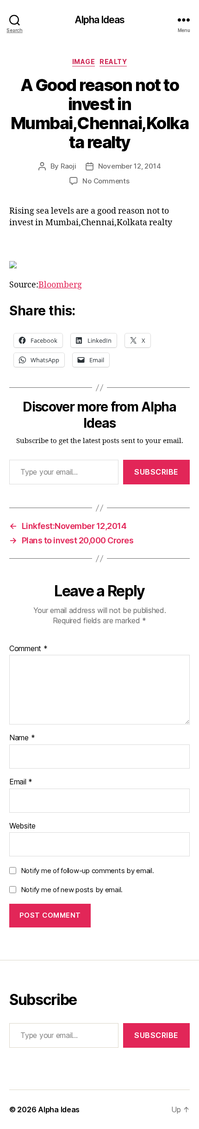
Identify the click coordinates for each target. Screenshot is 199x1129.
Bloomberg (60, 285)
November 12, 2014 (129, 166)
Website (22, 826)
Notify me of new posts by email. (72, 889)
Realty (113, 61)
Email (20, 782)
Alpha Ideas (99, 20)
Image (83, 61)
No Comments (105, 180)
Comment (28, 649)
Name (22, 738)
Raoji (68, 166)
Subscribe (156, 471)
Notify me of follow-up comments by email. (87, 870)
